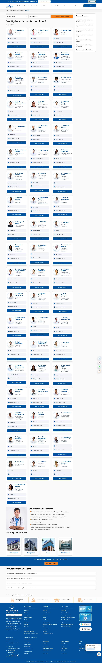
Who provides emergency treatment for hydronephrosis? (22, 573)
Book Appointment (90, 5)
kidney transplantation (48, 648)
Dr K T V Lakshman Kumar (20, 102)
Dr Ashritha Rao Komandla (66, 462)
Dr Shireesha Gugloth (19, 390)
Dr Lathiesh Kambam (41, 102)
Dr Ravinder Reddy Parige (65, 53)
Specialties (44, 5)
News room (45, 619)
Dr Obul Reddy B (20, 126)
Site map (45, 631)
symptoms (26, 622)
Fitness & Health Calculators (67, 624)
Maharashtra (65, 600)
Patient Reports (15, 1)
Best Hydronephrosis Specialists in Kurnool (84, 40)
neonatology (46, 646)
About (66, 5)
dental (80, 641)
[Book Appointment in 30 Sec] (99, 654)
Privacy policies (46, 629)
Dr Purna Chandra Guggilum (64, 294)
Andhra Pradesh (42, 600)
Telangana (19, 600)
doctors (26, 612)
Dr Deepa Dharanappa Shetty (19, 78)
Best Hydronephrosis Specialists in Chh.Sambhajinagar (84, 20)
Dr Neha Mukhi (19, 462)
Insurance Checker (74, 5)
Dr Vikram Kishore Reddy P (20, 150)
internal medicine (65, 641)
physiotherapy (64, 648)
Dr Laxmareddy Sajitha (65, 366)
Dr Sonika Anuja (66, 438)
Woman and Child (65, 612)
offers (25, 629)
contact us (63, 610)
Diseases (12, 10)
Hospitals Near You (34, 5)
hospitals (26, 610)
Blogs (62, 622)
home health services (66, 619)
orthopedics (27, 646)
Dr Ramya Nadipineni (41, 270)
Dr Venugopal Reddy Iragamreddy (19, 223)
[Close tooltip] (99, 645)
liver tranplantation (47, 650)
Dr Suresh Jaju (19, 30)
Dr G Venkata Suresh (42, 246)
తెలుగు (17, 595)
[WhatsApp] (99, 366)
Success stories (46, 622)
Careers (44, 617)
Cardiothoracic (27, 644)
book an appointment (66, 615)
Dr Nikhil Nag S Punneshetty (42, 342)
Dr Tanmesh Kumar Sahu (19, 294)
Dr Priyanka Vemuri (18, 198)
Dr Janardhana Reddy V (65, 245)
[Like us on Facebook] (7, 655)
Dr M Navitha (42, 221)
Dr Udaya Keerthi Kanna (66, 174)
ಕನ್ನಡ (31, 595)
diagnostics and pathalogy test (68, 617)
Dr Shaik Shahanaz (41, 413)
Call (9, 1)
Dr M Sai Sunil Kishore (65, 126)
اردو (27, 595)
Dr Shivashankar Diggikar (43, 198)
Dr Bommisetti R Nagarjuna (20, 318)
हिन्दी (22, 595)
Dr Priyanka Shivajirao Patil (19, 366)
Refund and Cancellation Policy (31, 633)
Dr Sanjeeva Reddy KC (19, 53)
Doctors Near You (22, 5)
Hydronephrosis (20, 10)
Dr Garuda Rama (66, 30)
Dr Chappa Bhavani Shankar (43, 390)
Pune (48, 553)
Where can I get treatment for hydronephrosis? (19, 583)
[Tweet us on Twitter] (10, 655)
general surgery (28, 651)
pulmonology (64, 653)
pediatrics (45, 643)
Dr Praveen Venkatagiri (41, 53)
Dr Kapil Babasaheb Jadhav (18, 343)
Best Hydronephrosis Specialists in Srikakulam (84, 30)
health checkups (28, 617)
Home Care (34, 1)
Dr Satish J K (42, 173)
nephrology (45, 653)
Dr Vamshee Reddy (65, 102)
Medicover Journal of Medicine (50, 624)
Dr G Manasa (65, 222)
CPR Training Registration (66, 626)
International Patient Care (25, 1)
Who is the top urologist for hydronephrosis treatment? (21, 588)
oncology (26, 653)
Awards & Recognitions (48, 633)
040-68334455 (11, 644)
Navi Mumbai (65, 553)
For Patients (59, 5)
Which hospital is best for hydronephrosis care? (19, 578)
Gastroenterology (28, 649)
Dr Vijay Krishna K (43, 317)
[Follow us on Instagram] (15, 655)
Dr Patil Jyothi (65, 342)
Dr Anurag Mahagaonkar (19, 413)
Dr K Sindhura (42, 461)
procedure (26, 626)
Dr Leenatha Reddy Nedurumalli (19, 246)
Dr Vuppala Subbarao (18, 437)
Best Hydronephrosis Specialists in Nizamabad (84, 45)
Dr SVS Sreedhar (66, 77)
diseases (26, 624)
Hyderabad (14, 553)
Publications (45, 615)
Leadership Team (47, 612)
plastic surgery (64, 643)
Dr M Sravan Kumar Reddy (65, 198)
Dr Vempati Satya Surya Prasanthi (20, 270)
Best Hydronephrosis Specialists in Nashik (84, 25)
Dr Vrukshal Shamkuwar (64, 150)
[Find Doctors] (99, 371)
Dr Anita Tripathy (43, 30)
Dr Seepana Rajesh (41, 294)
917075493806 (11, 652)
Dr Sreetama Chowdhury (42, 366)
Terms (44, 626)
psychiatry (63, 650)
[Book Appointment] (99, 358)
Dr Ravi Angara (42, 77)
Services (51, 5)
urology (63, 646)
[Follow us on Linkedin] (12, 655)
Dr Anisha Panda (66, 413)
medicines (26, 619)
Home (7, 10)
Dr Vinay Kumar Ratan (43, 126)
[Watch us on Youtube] (18, 655)
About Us (45, 610)
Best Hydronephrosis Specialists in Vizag (84, 35)
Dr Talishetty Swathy (65, 270)
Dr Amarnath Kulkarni (19, 174)
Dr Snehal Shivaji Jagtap (20, 485)
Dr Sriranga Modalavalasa (65, 318)
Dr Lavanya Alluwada (64, 390)
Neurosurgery (46, 641)
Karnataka (88, 600)
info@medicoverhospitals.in (14, 648)
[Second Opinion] (99, 362)
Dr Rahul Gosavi (43, 150)
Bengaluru (31, 553)
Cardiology (26, 642)
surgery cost (27, 615)
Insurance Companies (29, 631)
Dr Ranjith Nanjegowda (42, 437)
